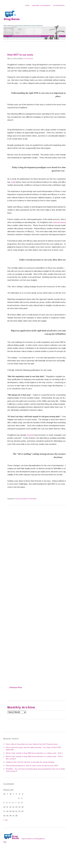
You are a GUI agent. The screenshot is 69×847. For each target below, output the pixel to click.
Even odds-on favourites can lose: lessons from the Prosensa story (32, 744)
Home (27, 5)
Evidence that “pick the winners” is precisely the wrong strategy (30, 762)
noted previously (59, 222)
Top (4, 842)
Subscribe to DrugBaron (41, 5)
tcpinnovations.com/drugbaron (33, 839)
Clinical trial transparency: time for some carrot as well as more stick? (32, 765)
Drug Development (21, 499)
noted (13, 182)
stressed (30, 435)
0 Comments (28, 58)
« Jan (5, 820)
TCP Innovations (58, 5)
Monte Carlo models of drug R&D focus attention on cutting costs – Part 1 (34, 753)
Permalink (32, 499)
